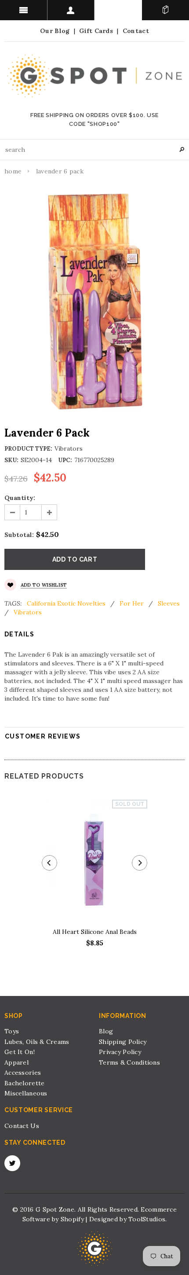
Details (19, 634)
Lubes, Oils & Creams (36, 1042)
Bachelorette (24, 1083)
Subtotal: (19, 535)
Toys (11, 1031)
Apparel (16, 1062)
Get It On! (19, 1052)
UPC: (65, 460)
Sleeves (169, 603)
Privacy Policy (120, 1052)
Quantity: (19, 498)
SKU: (11, 460)
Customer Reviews (42, 736)
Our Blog (54, 31)
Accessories (22, 1073)
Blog (106, 1031)
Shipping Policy (122, 1042)
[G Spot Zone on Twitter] (12, 1163)
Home (13, 171)
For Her (132, 603)
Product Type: (28, 448)
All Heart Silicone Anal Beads (95, 932)
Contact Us (21, 1126)
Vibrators (28, 612)
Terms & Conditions (129, 1062)
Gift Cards (96, 31)
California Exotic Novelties (66, 603)
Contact (136, 31)
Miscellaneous (25, 1093)
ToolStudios (146, 1219)
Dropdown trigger (71, 10)
